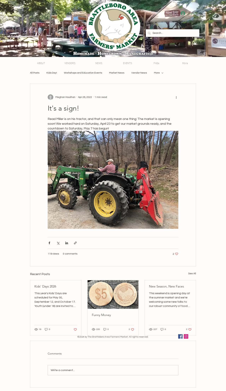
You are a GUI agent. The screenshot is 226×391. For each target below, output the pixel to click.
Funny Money (101, 315)
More (157, 73)
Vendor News (139, 73)
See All (192, 273)
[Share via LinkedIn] (66, 243)
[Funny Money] (113, 294)
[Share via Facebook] (49, 243)
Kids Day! (51, 73)
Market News (116, 73)
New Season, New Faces (166, 286)
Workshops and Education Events (83, 73)
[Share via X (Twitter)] (58, 243)
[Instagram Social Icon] (186, 336)
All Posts (34, 73)
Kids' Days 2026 (45, 286)
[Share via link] (75, 243)
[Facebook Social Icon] (180, 336)
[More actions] (176, 97)
